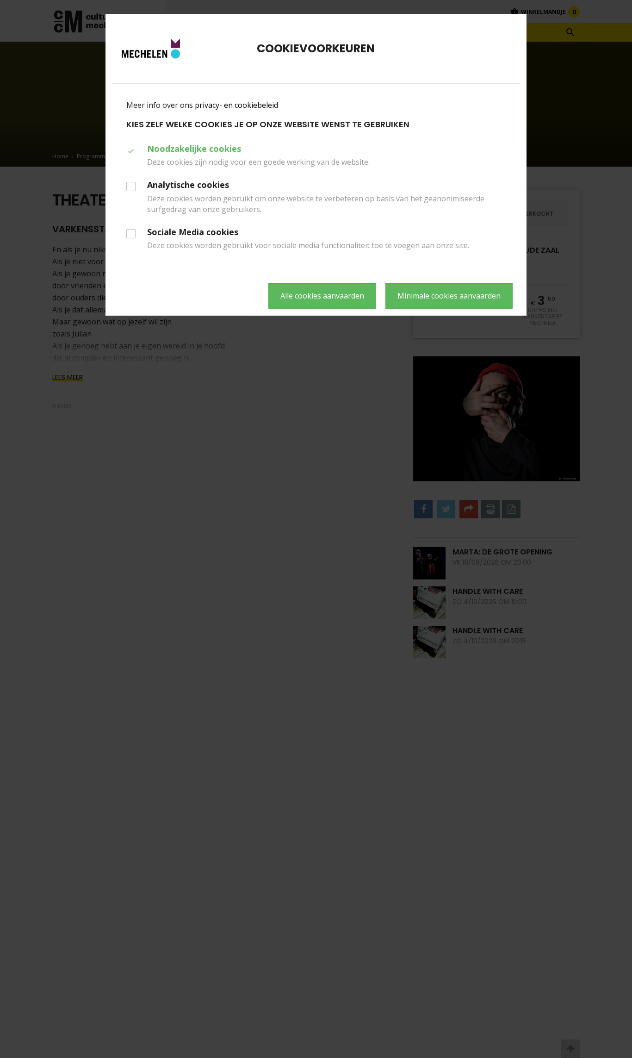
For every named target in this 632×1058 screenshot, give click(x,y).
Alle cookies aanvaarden (322, 296)
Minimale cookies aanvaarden (449, 296)
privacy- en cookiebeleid (236, 105)
